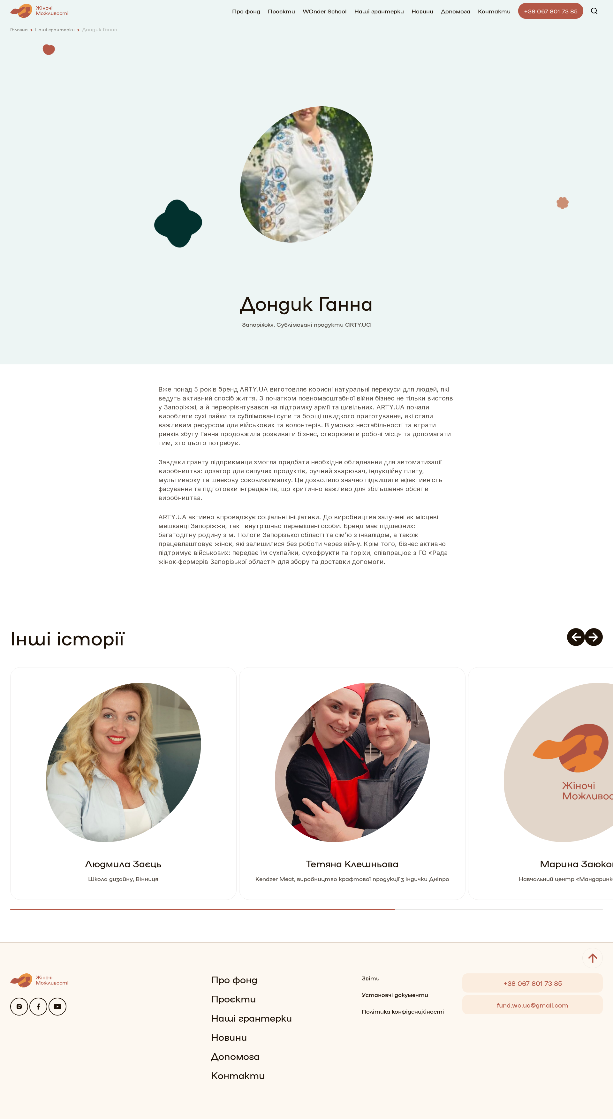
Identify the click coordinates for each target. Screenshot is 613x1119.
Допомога (455, 10)
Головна (19, 29)
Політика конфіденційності (403, 1011)
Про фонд (246, 10)
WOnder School (325, 10)
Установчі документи (395, 994)
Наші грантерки (379, 10)
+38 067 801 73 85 (551, 10)
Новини (422, 10)
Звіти (371, 977)
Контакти (494, 10)
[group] (123, 783)
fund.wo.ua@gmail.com (532, 1005)
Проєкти (281, 10)
